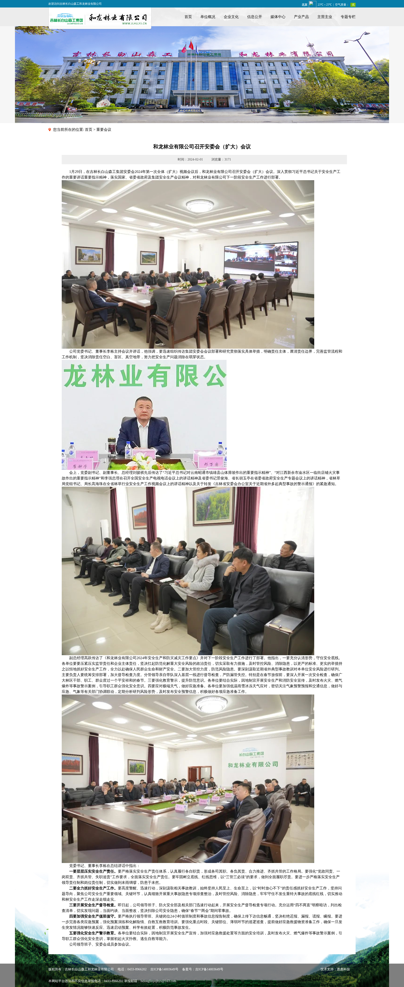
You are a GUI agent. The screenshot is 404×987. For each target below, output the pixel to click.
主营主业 (324, 17)
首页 (188, 17)
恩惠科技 (343, 969)
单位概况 (207, 17)
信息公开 (254, 17)
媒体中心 (278, 17)
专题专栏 (348, 17)
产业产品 (301, 17)
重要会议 (103, 130)
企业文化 (231, 17)
